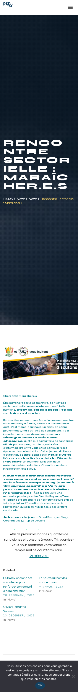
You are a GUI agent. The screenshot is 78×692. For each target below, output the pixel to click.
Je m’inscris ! (39, 555)
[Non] (73, 675)
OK (40, 685)
